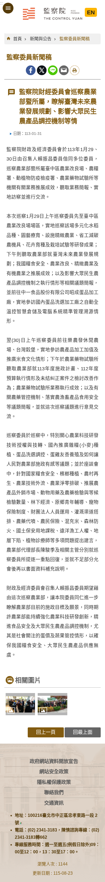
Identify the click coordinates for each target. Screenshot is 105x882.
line (53, 70)
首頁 (17, 38)
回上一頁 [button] (45, 732)
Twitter (42, 70)
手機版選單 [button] (8, 8)
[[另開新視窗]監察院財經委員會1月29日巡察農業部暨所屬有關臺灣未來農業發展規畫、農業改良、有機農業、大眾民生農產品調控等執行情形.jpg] (20, 704)
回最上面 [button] (82, 732)
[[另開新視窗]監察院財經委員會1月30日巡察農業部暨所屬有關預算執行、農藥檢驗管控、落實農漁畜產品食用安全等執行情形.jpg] (52, 704)
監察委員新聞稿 (75, 38)
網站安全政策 (53, 771)
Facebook (31, 70)
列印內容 (74, 70)
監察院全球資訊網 (52, 13)
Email (64, 70)
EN (91, 12)
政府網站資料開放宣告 (54, 761)
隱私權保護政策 (54, 782)
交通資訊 (54, 803)
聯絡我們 (54, 792)
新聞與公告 (40, 38)
